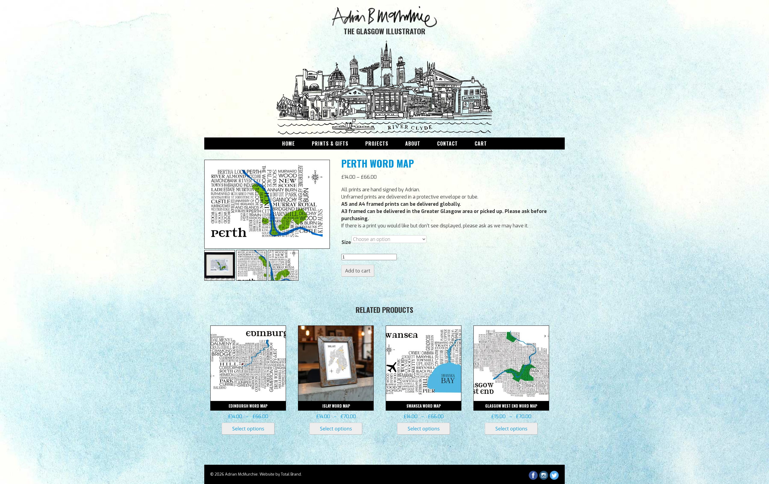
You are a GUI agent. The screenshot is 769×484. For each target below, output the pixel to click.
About (412, 143)
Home (288, 143)
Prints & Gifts (330, 143)
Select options (248, 428)
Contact (447, 143)
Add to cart (357, 270)
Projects (376, 143)
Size (346, 242)
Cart (481, 143)
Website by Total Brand (280, 474)
